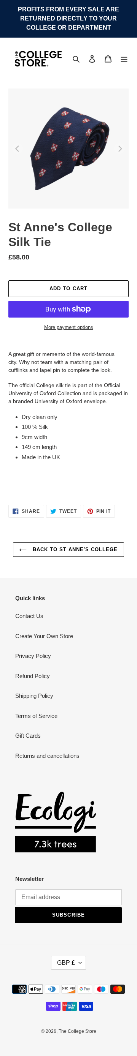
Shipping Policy (34, 695)
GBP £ (66, 963)
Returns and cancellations (47, 755)
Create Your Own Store (44, 636)
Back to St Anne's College (74, 549)
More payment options (68, 327)
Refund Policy (32, 676)
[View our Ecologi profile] (55, 822)
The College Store (77, 1031)
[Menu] (124, 59)
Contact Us (29, 616)
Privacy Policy (33, 656)
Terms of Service (36, 716)
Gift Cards (28, 735)
